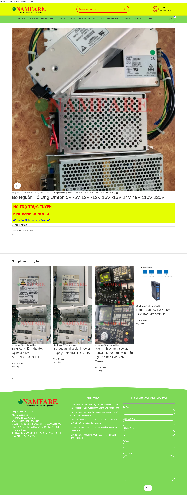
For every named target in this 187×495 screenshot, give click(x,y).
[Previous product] (114, 192)
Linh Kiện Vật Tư (29, 193)
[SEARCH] (126, 9)
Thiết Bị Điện (44, 193)
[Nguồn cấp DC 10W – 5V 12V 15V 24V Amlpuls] (155, 285)
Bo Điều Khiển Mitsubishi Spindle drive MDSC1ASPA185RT (28, 353)
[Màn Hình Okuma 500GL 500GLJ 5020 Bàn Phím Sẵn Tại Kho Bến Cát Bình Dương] (114, 285)
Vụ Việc (126, 441)
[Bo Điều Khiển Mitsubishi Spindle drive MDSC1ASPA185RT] (31, 285)
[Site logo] (29, 9)
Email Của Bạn (129, 419)
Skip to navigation (8, 1)
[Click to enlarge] (17, 185)
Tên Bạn (126, 407)
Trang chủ (16, 193)
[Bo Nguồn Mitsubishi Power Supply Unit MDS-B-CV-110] (72, 285)
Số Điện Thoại (128, 428)
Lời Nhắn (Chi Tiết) (130, 454)
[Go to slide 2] (94, 378)
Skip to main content (24, 1)
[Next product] (119, 192)
